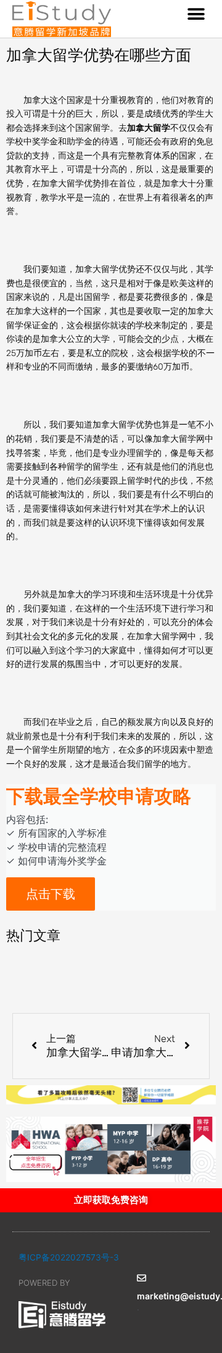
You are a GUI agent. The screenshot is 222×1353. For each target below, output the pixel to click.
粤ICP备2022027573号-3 (68, 1257)
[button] (196, 14)
